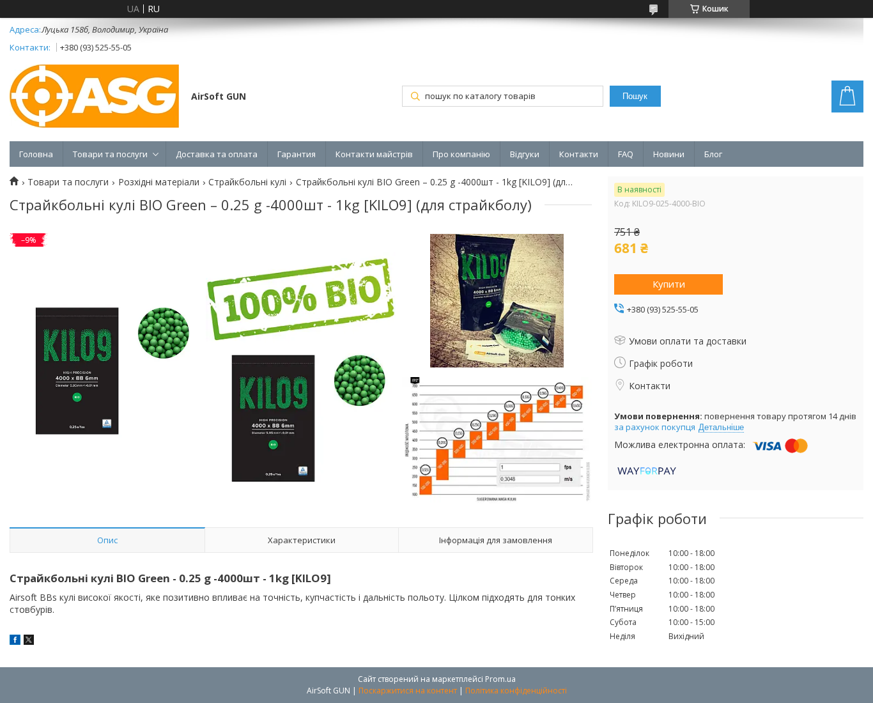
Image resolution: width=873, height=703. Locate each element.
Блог (713, 154)
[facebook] (15, 641)
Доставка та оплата (217, 154)
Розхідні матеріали (158, 182)
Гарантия (296, 154)
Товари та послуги (110, 154)
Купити (669, 283)
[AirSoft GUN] (94, 97)
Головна (36, 154)
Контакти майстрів (374, 154)
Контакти (578, 154)
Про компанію (461, 154)
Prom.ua (500, 679)
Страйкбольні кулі (247, 182)
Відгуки (524, 154)
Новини (668, 154)
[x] (29, 641)
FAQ (625, 154)
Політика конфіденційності (516, 690)
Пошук (634, 96)
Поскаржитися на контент (408, 690)
